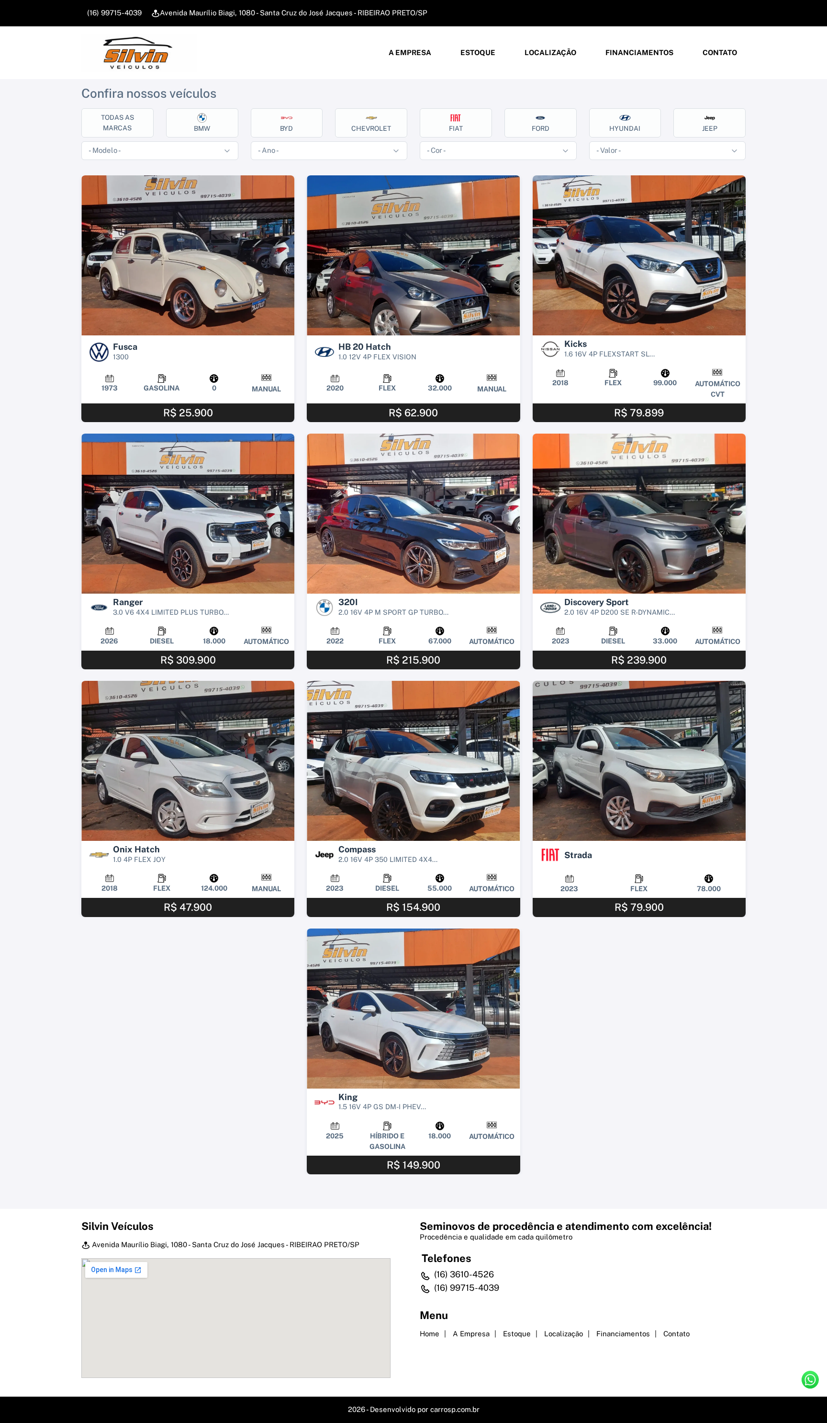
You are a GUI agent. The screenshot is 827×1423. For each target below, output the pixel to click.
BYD (286, 128)
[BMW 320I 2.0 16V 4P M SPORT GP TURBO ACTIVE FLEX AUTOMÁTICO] (413, 514)
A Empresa (409, 52)
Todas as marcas (117, 122)
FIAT (456, 128)
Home (429, 1334)
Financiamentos (638, 52)
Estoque (477, 52)
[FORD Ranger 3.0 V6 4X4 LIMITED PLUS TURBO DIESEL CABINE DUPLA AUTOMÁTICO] (187, 514)
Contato (719, 52)
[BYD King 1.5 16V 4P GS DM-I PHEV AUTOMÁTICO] (413, 1009)
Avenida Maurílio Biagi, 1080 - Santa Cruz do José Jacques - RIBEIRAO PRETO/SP (293, 13)
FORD (540, 128)
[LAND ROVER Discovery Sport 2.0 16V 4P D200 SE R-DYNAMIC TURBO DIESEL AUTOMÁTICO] (639, 514)
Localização (549, 52)
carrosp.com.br (455, 1409)
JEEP (709, 128)
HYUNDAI (624, 128)
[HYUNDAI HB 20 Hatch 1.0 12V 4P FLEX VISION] (413, 255)
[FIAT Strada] (639, 761)
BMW (202, 128)
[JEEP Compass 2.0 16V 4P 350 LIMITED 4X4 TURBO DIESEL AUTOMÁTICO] (413, 761)
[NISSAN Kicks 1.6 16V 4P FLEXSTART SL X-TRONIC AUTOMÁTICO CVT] (639, 255)
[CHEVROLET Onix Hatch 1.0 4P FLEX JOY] (187, 761)
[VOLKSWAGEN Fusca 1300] (187, 255)
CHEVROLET (371, 128)
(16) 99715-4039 (113, 13)
